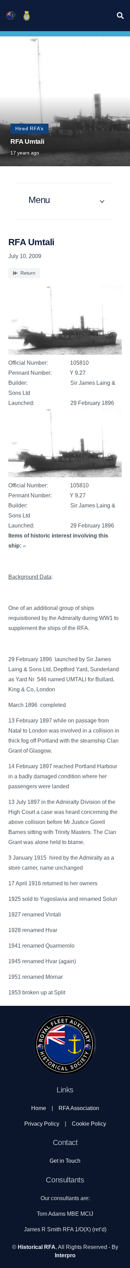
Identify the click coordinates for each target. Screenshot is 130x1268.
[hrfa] (11, 15)
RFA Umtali (27, 141)
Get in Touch (65, 1161)
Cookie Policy (89, 1124)
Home (38, 1108)
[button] (120, 15)
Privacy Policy (41, 1124)
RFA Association (79, 1108)
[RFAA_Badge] (27, 15)
